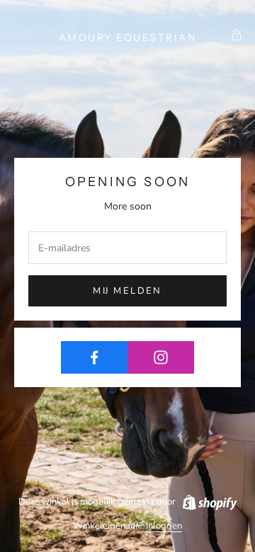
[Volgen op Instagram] (160, 357)
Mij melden (127, 290)
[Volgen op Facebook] (94, 357)
